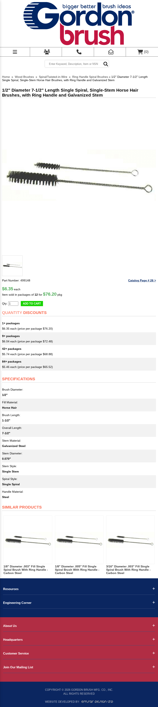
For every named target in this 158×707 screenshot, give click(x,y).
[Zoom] (79, 177)
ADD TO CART (32, 303)
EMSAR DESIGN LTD (97, 702)
